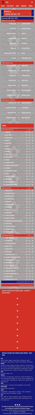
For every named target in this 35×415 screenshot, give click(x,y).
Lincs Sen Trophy (9, 368)
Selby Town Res (9, 276)
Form (11, 373)
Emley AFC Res (8, 246)
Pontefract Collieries (10, 226)
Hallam (7, 146)
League (10, 360)
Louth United (25, 80)
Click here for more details (26, 285)
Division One (23, 360)
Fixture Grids (20, 370)
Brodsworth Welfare (11, 33)
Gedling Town (25, 85)
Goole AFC (7, 140)
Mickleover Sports (26, 95)
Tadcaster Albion (12, 85)
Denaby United (12, 38)
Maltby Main (24, 66)
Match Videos (30, 362)
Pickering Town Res (26, 113)
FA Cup (23, 367)
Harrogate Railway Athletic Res (12, 257)
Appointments (11, 388)
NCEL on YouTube (17, 398)
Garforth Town (8, 179)
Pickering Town (12, 80)
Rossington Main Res (11, 118)
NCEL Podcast (23, 362)
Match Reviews (11, 362)
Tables (30, 6)
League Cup (18, 367)
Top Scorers (3, 376)
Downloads (3, 393)
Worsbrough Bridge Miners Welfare (13, 221)
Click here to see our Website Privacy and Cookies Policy (17, 413)
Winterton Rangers (11, 90)
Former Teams (27, 385)
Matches (23, 6)
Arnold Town (13, 28)
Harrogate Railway (26, 24)
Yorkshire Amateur (11, 95)
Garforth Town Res (9, 265)
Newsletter (13, 393)
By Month (17, 365)
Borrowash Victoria (11, 66)
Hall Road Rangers (26, 71)
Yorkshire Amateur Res (10, 274)
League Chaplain (12, 391)
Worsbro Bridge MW (26, 90)
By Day (8, 365)
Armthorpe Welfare (26, 28)
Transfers (17, 362)
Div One (5, 367)
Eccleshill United (26, 48)
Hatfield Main (12, 75)
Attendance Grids (28, 370)
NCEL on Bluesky (9, 398)
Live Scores (10, 6)
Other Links (6, 400)
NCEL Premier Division (8, 21)
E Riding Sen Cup (30, 378)
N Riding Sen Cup (17, 368)
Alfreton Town (12, 24)
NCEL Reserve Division (8, 100)
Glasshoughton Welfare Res (12, 268)
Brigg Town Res (12, 103)
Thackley (14, 58)
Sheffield (7, 149)
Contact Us (19, 391)
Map (16, 385)
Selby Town (13, 48)
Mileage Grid (20, 385)
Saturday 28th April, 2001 (10, 18)
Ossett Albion (13, 43)
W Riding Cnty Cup (8, 370)
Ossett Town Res (9, 263)
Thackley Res (8, 252)
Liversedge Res (25, 108)
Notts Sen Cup (25, 368)
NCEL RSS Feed (25, 398)
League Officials (4, 391)
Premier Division (16, 360)
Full (1, 373)
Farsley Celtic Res (11, 113)
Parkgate (7, 210)
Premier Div (22, 365)
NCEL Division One (7, 63)
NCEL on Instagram (13, 396)
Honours (8, 393)
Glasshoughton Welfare (11, 171)
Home (3, 6)
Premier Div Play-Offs (25, 376)
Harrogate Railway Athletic (11, 165)
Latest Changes (4, 388)
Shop (2, 396)
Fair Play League (10, 376)
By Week (12, 365)
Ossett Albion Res (26, 118)
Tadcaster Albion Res (26, 103)
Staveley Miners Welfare (10, 53)
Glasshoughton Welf (26, 58)
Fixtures (6, 360)
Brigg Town (24, 38)
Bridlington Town (12, 71)
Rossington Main (26, 75)
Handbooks (27, 391)
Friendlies (15, 370)
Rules (23, 391)
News (17, 6)
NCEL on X (6, 396)
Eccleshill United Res (11, 108)
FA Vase (28, 367)
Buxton (23, 53)
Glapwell (24, 33)
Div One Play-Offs (11, 367)
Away (8, 373)
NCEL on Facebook (23, 396)
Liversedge (24, 43)
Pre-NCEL (19, 393)
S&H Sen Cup (28, 380)
